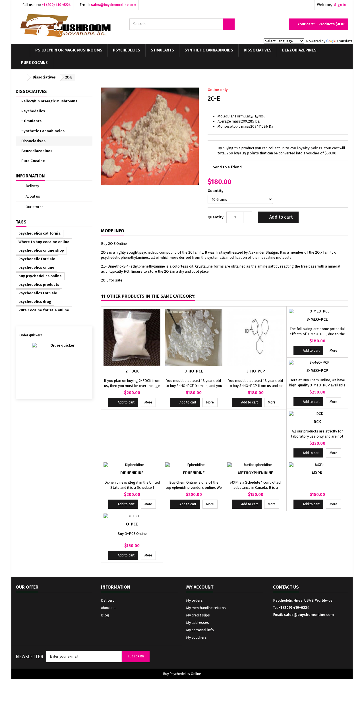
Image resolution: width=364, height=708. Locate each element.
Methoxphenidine (255, 473)
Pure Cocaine (34, 62)
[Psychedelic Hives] (68, 25)
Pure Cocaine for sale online (43, 310)
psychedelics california (39, 233)
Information (30, 176)
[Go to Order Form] (54, 366)
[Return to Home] (21, 77)
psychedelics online (36, 267)
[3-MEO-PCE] (317, 311)
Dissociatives (258, 50)
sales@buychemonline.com (309, 614)
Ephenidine (194, 473)
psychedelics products (38, 284)
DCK (317, 421)
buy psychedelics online (40, 276)
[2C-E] (150, 136)
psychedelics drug (34, 301)
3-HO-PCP (255, 371)
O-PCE (132, 524)
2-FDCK (132, 371)
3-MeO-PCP (317, 370)
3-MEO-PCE (317, 319)
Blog (105, 615)
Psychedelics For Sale (37, 293)
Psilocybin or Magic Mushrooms (68, 50)
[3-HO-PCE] (193, 337)
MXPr (317, 473)
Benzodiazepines (299, 50)
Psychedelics (126, 50)
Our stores (34, 207)
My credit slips (198, 615)
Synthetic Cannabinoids (209, 50)
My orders (194, 600)
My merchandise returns (206, 608)
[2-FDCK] (132, 337)
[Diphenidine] (132, 464)
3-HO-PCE (194, 371)
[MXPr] (317, 464)
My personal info (200, 630)
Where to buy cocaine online (43, 242)
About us (32, 196)
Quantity (216, 191)
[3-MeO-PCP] (317, 362)
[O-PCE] (132, 516)
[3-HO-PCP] (255, 337)
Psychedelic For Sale (36, 259)
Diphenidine (132, 473)
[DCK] (317, 413)
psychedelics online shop (41, 250)
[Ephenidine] (193, 464)
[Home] (23, 50)
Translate (345, 41)
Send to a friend (227, 167)
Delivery (32, 186)
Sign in (340, 5)
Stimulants (162, 50)
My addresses (197, 622)
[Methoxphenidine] (255, 464)
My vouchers (196, 637)
